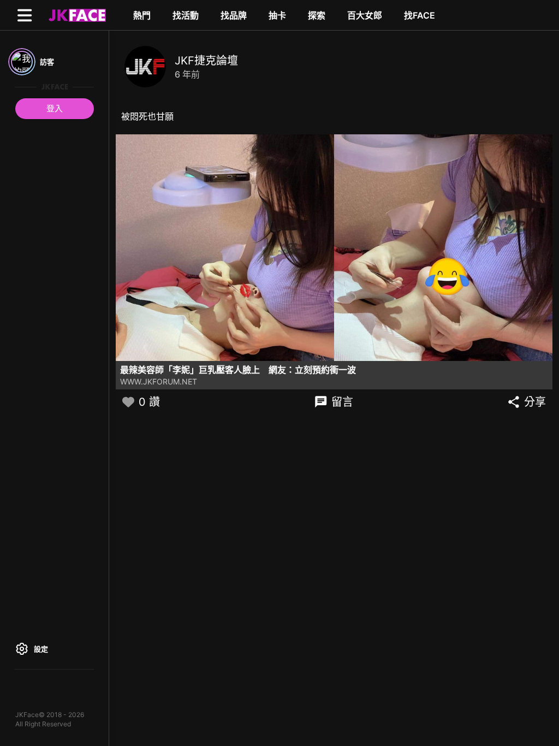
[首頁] (76, 14)
